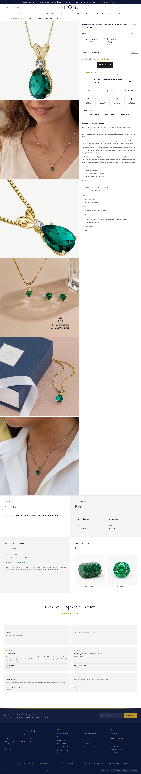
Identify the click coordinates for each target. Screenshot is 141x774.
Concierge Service (63, 754)
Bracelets (63, 13)
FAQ (85, 740)
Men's (99, 13)
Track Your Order (90, 737)
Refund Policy (71, 771)
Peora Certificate (116, 743)
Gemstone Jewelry (15, 18)
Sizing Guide (61, 743)
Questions (125, 114)
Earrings (49, 13)
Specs (106, 114)
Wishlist (130, 91)
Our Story (7, 7)
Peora (29, 731)
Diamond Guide (62, 750)
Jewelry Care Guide (64, 747)
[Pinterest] (11, 749)
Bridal (76, 13)
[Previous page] (63, 699)
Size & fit (114, 114)
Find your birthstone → (111, 2)
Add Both (129, 81)
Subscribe (130, 715)
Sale (119, 13)
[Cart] (135, 7)
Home (5, 18)
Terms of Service (58, 771)
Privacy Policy (46, 771)
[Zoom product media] (75, 25)
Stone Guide (61, 737)
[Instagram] (6, 749)
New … (110, 13)
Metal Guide (61, 740)
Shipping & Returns (90, 733)
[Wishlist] (125, 7)
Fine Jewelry (29, 734)
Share (111, 91)
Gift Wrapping (89, 747)
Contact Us (87, 743)
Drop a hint (92, 91)
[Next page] (78, 699)
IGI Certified (114, 746)
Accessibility (83, 771)
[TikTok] (21, 749)
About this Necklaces (92, 114)
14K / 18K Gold (115, 753)
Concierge (16, 7)
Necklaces (35, 13)
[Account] (130, 7)
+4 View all (134, 52)
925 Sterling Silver (116, 749)
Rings (22, 13)
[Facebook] (16, 749)
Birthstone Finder (63, 733)
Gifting (88, 13)
